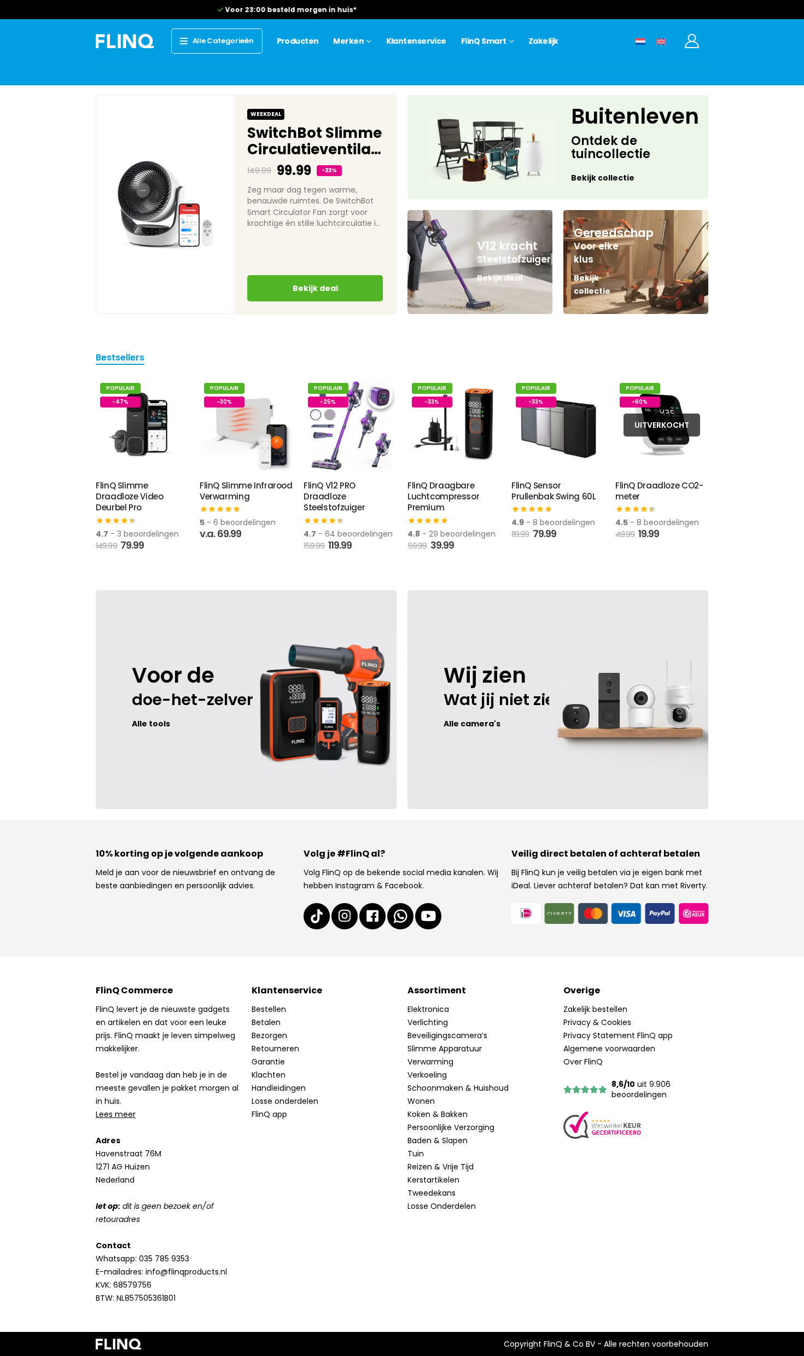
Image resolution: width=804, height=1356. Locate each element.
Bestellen (269, 1009)
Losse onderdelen (285, 1101)
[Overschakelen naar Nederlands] (640, 41)
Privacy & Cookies (597, 1022)
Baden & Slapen (437, 1140)
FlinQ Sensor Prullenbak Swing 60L (553, 491)
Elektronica (428, 1009)
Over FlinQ (583, 1061)
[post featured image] (142, 425)
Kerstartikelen (433, 1179)
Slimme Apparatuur (444, 1048)
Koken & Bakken (437, 1114)
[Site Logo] (125, 41)
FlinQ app (269, 1114)
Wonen (421, 1101)
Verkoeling (427, 1074)
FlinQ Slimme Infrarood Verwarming (246, 491)
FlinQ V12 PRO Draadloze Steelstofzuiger (334, 497)
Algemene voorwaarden (609, 1048)
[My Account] (692, 41)
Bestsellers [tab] (120, 358)
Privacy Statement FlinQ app (618, 1035)
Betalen (266, 1022)
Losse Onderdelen (441, 1206)
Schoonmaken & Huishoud (458, 1088)
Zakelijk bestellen (595, 1009)
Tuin (415, 1153)
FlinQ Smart (483, 41)
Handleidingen (279, 1088)
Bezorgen (269, 1035)
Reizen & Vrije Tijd (440, 1166)
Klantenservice (416, 41)
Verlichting (427, 1022)
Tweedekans (431, 1193)
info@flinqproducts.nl (186, 1271)
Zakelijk (543, 41)
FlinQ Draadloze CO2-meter (659, 491)
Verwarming (430, 1061)
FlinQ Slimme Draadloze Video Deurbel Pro (129, 497)
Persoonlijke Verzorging (450, 1127)
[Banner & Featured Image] (557, 147)
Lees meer (116, 1114)
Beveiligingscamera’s (447, 1035)
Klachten (269, 1074)
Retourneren (275, 1048)
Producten (298, 41)
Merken (348, 41)
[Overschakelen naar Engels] (661, 41)
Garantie (268, 1061)
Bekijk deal (315, 288)
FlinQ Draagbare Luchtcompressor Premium (443, 497)
